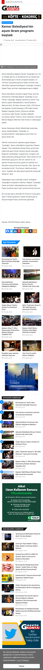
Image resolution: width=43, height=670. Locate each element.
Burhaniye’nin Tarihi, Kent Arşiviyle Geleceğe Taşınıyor (10, 261)
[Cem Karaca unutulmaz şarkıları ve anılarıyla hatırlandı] (31, 251)
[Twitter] (11, 231)
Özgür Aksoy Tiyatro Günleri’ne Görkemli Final (9, 307)
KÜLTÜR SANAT (7, 22)
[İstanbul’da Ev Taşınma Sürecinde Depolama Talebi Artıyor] (8, 578)
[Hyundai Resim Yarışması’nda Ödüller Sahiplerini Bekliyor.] (11, 274)
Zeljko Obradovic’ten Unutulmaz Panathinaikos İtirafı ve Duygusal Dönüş (28, 587)
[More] (35, 231)
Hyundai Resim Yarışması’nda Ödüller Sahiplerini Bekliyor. (10, 284)
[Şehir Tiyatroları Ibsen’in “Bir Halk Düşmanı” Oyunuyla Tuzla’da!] (31, 297)
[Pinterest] (19, 231)
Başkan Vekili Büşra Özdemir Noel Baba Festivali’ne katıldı (29, 330)
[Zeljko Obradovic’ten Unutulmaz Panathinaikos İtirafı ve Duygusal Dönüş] (8, 588)
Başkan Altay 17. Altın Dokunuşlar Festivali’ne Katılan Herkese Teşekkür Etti (28, 463)
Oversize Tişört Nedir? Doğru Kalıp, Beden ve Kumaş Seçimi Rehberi (27, 546)
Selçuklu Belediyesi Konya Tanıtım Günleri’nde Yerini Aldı (30, 284)
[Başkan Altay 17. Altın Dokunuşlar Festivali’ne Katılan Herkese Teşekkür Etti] (11, 320)
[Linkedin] (15, 231)
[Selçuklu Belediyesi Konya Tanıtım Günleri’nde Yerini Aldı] (31, 274)
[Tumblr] (31, 231)
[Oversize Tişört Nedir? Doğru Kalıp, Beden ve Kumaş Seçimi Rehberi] (8, 547)
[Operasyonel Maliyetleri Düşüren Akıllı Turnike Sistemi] (8, 537)
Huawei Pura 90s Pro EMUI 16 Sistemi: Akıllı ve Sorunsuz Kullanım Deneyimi (27, 556)
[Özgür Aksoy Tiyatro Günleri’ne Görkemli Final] (11, 297)
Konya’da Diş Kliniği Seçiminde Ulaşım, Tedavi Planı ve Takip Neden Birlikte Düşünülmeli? (27, 567)
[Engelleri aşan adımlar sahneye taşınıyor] (11, 345)
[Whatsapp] (23, 231)
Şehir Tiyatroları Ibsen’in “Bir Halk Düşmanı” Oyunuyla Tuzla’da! (31, 307)
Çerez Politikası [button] (23, 660)
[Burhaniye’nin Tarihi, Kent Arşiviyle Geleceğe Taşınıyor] (11, 251)
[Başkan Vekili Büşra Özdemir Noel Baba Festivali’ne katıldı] (31, 320)
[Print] (27, 231)
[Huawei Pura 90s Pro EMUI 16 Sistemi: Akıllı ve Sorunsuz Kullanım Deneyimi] (8, 557)
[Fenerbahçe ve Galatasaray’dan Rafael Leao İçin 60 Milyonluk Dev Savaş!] (8, 612)
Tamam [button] (21, 666)
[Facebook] (7, 231)
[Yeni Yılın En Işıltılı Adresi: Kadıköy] (31, 345)
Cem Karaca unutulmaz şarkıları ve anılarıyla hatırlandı (31, 261)
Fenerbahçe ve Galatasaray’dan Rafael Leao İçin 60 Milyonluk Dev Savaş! (28, 611)
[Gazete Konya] (10, 8)
